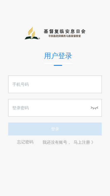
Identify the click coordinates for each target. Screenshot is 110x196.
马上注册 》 (84, 142)
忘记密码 (25, 142)
